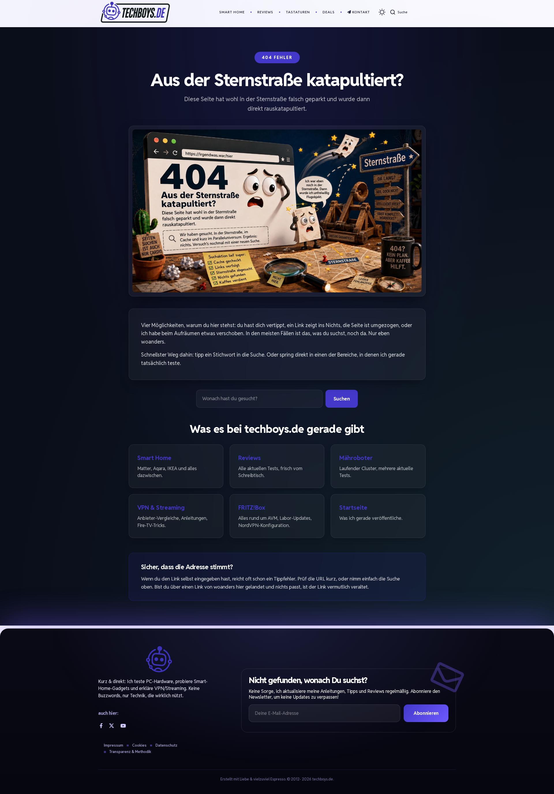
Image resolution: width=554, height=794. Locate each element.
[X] (111, 725)
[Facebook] (101, 725)
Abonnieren (426, 713)
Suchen (342, 399)
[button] (398, 12)
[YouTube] (123, 725)
